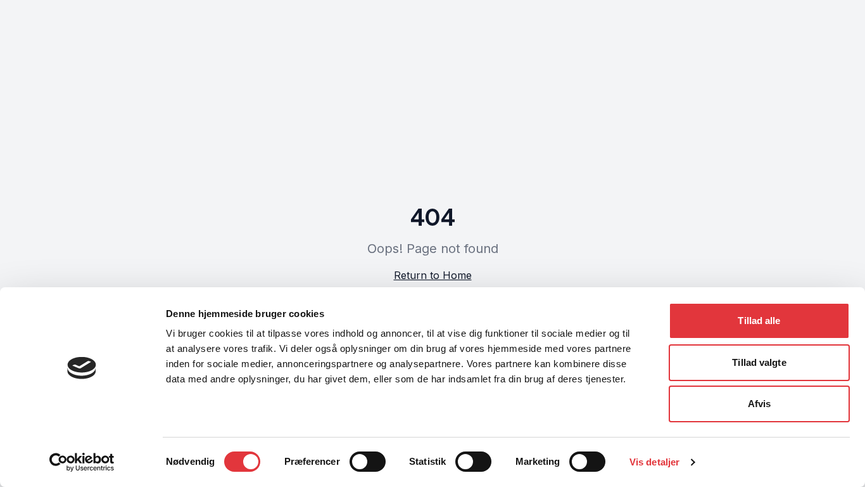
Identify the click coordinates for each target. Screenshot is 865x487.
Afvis (759, 403)
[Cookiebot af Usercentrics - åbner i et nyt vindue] (82, 462)
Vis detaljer (654, 462)
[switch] (368, 461)
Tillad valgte (759, 362)
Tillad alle (759, 320)
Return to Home (433, 275)
